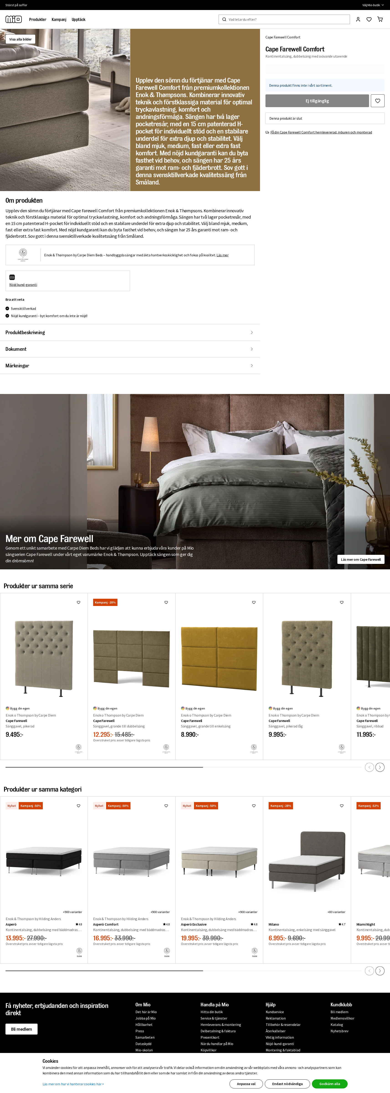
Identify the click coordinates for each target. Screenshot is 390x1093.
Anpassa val (246, 1083)
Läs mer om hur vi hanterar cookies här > (73, 1084)
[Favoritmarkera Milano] (341, 805)
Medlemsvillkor (342, 1018)
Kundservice (275, 1012)
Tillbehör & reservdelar (283, 1024)
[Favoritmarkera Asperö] (78, 805)
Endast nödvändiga (287, 1083)
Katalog (337, 1024)
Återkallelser (275, 1031)
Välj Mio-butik (371, 5)
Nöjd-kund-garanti (280, 1043)
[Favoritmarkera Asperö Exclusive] (253, 805)
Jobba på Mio (145, 1018)
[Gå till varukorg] (380, 19)
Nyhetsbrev (339, 1031)
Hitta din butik (212, 1012)
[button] (65, 110)
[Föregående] (369, 767)
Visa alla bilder (20, 39)
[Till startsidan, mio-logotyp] (13, 19)
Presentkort (210, 1037)
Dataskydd (143, 1043)
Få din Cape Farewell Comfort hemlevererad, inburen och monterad (321, 132)
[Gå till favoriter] (369, 19)
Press (139, 1031)
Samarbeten (144, 1037)
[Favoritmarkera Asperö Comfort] (166, 805)
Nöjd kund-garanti (23, 284)
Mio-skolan (144, 1050)
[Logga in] (358, 19)
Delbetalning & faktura (218, 1031)
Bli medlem (21, 1029)
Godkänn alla (329, 1083)
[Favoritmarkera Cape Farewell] (78, 602)
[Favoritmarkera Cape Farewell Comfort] (378, 100)
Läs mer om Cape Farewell (361, 559)
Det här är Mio (146, 1012)
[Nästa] (380, 767)
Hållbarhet (143, 1024)
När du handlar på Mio (217, 1043)
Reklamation (276, 1018)
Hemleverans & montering (221, 1024)
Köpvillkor (209, 1050)
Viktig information (280, 1037)
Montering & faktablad (283, 1050)
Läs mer (223, 255)
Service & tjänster (214, 1018)
